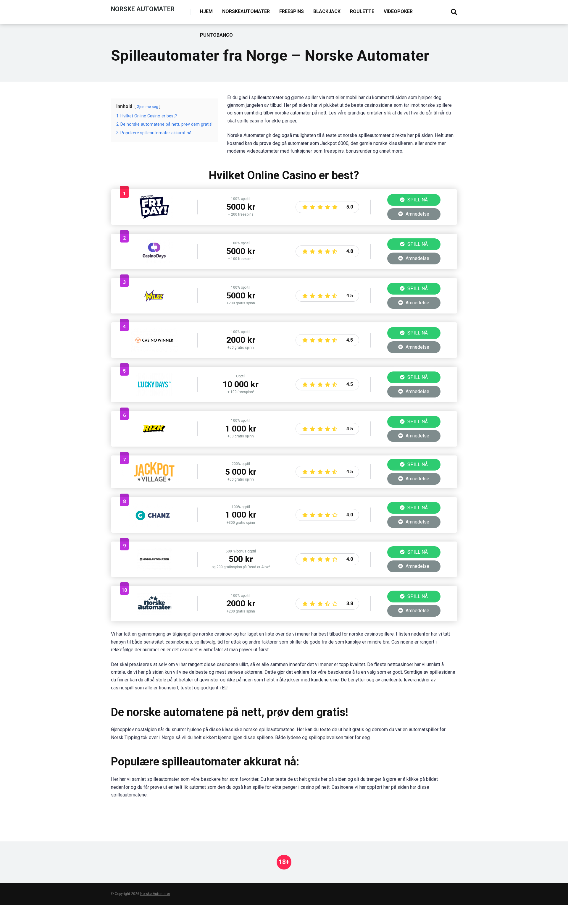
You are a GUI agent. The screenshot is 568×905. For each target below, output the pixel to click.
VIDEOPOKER (398, 11)
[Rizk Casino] (154, 439)
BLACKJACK (327, 11)
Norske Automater (143, 8)
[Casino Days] (154, 261)
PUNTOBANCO (216, 35)
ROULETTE (362, 11)
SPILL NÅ (417, 200)
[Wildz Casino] (154, 306)
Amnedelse (416, 214)
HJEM (206, 11)
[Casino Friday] (154, 217)
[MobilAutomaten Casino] (154, 569)
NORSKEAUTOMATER (246, 11)
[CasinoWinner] (154, 350)
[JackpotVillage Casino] (154, 481)
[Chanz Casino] (154, 525)
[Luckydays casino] (154, 394)
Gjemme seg (147, 106)
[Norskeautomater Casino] (154, 614)
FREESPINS (291, 11)
